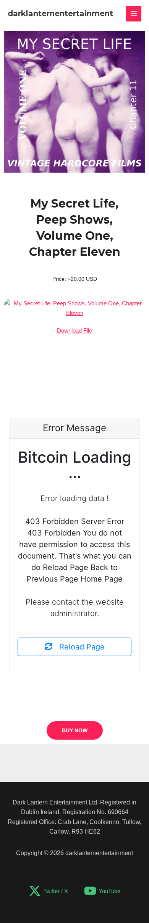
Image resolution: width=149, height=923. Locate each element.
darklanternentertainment (60, 13)
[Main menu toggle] (133, 13)
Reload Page (78, 646)
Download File (74, 330)
